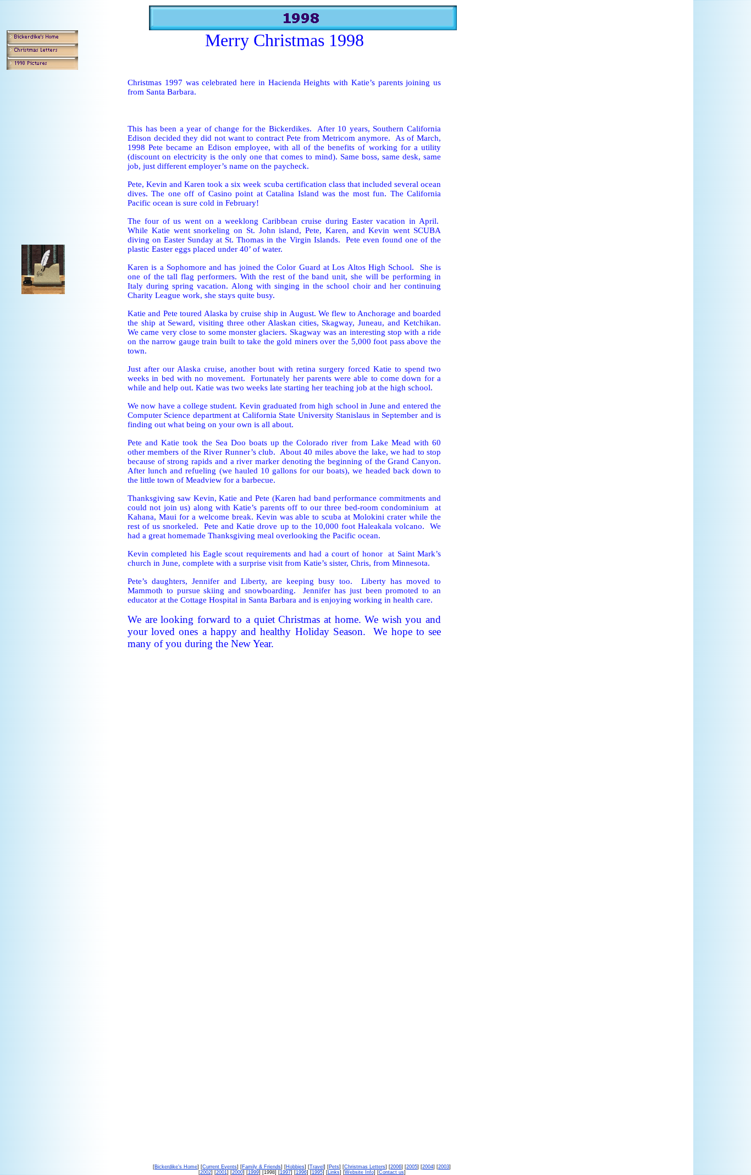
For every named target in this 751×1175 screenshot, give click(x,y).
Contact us (391, 1172)
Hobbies (295, 1167)
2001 (221, 1172)
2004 (427, 1167)
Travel (317, 1167)
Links (334, 1172)
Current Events (219, 1167)
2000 (237, 1172)
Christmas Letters (364, 1167)
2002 (205, 1172)
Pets (334, 1167)
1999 (253, 1172)
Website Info (359, 1172)
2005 (411, 1167)
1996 (301, 1172)
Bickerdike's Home (175, 1167)
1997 (285, 1172)
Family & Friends (261, 1167)
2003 (443, 1167)
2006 (395, 1167)
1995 (317, 1172)
